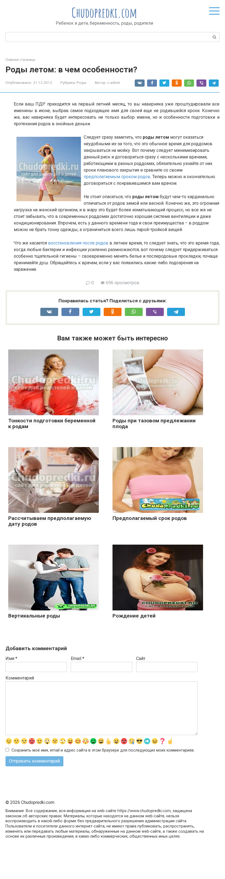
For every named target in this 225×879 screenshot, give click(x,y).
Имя (11, 658)
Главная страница (20, 60)
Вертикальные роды (34, 616)
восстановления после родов (78, 243)
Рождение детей (134, 616)
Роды (81, 82)
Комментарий (19, 678)
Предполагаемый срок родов (150, 518)
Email (77, 658)
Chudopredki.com (104, 12)
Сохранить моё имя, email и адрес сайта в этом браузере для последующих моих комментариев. (103, 750)
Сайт (140, 658)
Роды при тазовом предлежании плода (154, 423)
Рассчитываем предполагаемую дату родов (49, 521)
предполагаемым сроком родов (117, 176)
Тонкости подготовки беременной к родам (51, 423)
